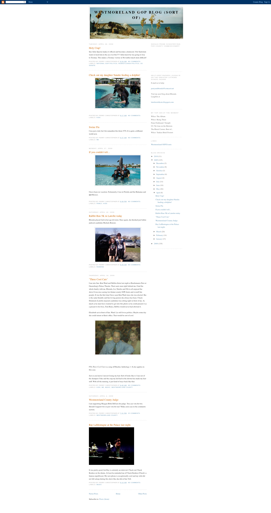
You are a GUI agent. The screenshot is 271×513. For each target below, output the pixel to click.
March (159, 231)
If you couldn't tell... (99, 152)
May (158, 189)
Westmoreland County (122, 387)
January (159, 239)
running (100, 267)
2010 (156, 156)
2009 (156, 160)
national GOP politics (107, 63)
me (98, 139)
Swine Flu (94, 127)
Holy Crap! (94, 48)
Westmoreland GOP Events (161, 144)
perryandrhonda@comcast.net (162, 88)
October (159, 170)
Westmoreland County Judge (103, 399)
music (107, 387)
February (159, 235)
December (160, 163)
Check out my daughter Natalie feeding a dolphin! (114, 75)
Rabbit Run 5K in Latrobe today (105, 216)
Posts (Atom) (104, 499)
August (159, 178)
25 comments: (134, 413)
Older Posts (142, 493)
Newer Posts (93, 493)
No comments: (134, 61)
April (158, 192)
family (99, 203)
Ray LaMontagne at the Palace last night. (110, 424)
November (160, 167)
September (160, 174)
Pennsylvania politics (128, 63)
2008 (156, 243)
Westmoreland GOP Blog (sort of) (136, 14)
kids (98, 117)
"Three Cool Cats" (98, 279)
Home (118, 493)
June (158, 185)
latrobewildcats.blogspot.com (162, 102)
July (158, 181)
